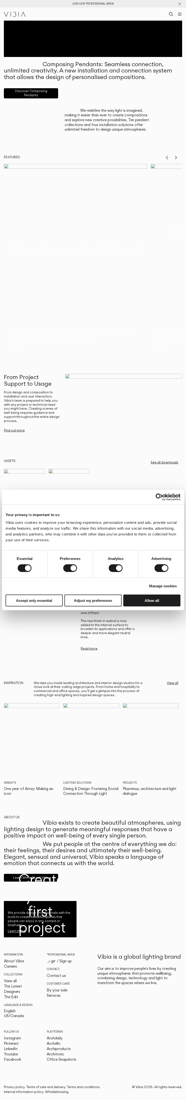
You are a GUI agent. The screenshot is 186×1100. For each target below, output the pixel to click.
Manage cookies (163, 586)
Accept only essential (34, 600)
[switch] (70, 568)
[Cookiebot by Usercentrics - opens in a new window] (159, 497)
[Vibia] (15, 14)
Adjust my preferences (93, 600)
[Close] (179, 3)
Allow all (152, 600)
